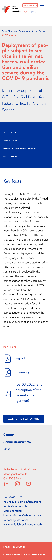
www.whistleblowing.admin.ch (22, 524)
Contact (8, 434)
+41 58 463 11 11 (12, 497)
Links (7, 448)
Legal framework (14, 547)
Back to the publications (23, 419)
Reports (13, 31)
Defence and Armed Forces (32, 31)
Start (4, 31)
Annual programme (17, 441)
